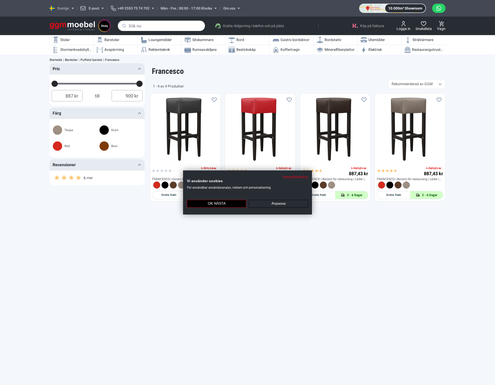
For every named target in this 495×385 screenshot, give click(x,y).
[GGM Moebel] (72, 25)
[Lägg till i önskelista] (214, 99)
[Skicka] (124, 26)
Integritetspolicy (295, 177)
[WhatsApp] (439, 8)
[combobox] (161, 26)
